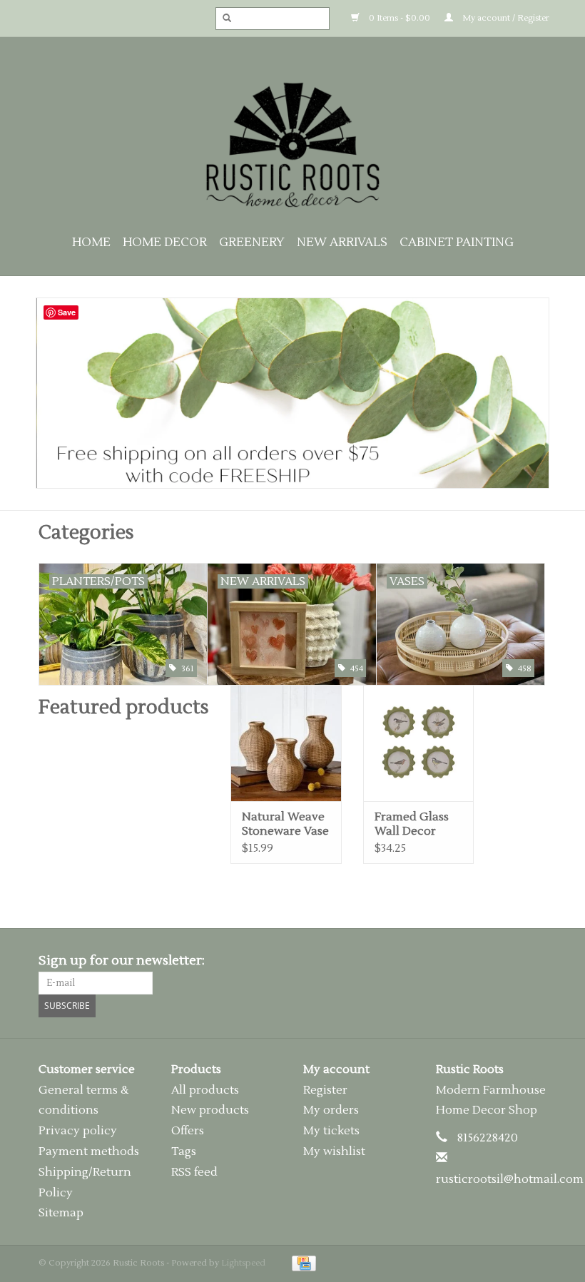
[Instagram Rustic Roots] (535, 961)
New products (210, 1110)
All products (205, 1090)
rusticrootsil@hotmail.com (510, 1179)
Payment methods (89, 1151)
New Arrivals (342, 242)
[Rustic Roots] (292, 144)
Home (91, 242)
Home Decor (165, 242)
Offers (187, 1131)
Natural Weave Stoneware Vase (285, 824)
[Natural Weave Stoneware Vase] (286, 743)
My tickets (331, 1131)
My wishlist (334, 1151)
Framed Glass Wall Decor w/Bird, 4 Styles (416, 824)
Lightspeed (243, 1263)
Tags (183, 1151)
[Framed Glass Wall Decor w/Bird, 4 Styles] (418, 743)
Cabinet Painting (457, 242)
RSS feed (194, 1172)
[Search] (222, 18)
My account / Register (504, 18)
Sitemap (61, 1213)
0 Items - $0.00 (398, 18)
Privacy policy (78, 1131)
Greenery (252, 242)
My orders (331, 1110)
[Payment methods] (301, 1263)
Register (325, 1090)
